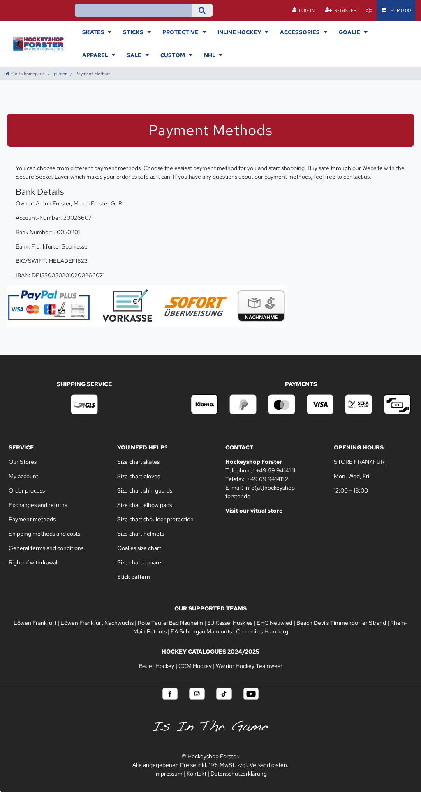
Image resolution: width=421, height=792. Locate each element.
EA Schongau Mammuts (201, 631)
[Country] (368, 10)
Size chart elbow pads (144, 505)
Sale (135, 55)
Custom (173, 55)
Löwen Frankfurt (35, 622)
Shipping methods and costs (44, 533)
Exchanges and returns (38, 505)
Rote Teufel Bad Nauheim (170, 622)
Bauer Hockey (156, 666)
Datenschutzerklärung (238, 773)
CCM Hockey (195, 666)
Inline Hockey (240, 32)
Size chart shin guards (144, 490)
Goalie (350, 32)
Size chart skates (138, 461)
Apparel (95, 55)
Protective (181, 32)
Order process (27, 490)
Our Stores (23, 461)
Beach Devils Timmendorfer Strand (341, 622)
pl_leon (60, 73)
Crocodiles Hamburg (262, 631)
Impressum (168, 773)
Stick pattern (133, 576)
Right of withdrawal (33, 562)
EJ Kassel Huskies (229, 622)
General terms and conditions (46, 548)
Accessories (300, 32)
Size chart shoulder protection (155, 519)
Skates (94, 32)
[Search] (202, 10)
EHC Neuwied (274, 622)
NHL (210, 55)
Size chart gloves (138, 476)
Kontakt (196, 773)
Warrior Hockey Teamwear (249, 666)
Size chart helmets (140, 533)
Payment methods (32, 519)
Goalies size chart (139, 548)
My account (23, 476)
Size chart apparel (139, 562)
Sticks (134, 32)
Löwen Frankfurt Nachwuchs (97, 622)
